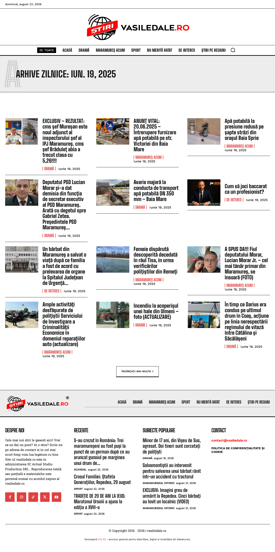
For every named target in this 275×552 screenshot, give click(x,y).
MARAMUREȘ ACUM (148, 157)
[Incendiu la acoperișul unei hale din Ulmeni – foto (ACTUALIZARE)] (112, 315)
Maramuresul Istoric (159, 483)
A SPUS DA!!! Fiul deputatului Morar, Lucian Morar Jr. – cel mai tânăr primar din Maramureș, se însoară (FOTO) (246, 263)
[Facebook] (10, 497)
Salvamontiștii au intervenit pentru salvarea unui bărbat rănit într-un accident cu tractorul (172, 470)
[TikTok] (33, 497)
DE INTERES (233, 200)
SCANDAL (80, 469)
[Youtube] (56, 497)
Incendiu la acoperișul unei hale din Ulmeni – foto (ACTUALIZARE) (156, 311)
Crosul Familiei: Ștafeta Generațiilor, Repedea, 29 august (102, 479)
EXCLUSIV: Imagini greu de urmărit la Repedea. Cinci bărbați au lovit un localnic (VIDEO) (172, 495)
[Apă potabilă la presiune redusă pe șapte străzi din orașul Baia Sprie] (203, 131)
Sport (78, 488)
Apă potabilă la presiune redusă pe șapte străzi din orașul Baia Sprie (244, 129)
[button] (233, 50)
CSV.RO (102, 539)
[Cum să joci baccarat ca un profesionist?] (203, 192)
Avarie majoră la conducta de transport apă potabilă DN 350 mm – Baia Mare (156, 190)
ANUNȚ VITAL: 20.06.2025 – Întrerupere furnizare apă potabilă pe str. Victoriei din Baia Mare (155, 135)
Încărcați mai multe (136, 371)
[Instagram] (21, 497)
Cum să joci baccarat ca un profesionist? (246, 189)
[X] (45, 497)
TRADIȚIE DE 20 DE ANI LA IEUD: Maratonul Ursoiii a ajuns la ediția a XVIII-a (99, 501)
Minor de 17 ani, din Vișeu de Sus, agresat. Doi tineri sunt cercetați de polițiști (172, 446)
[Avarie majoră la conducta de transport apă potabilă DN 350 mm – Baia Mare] (112, 192)
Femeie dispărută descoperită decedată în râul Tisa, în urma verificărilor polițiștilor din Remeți (155, 260)
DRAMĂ (49, 169)
